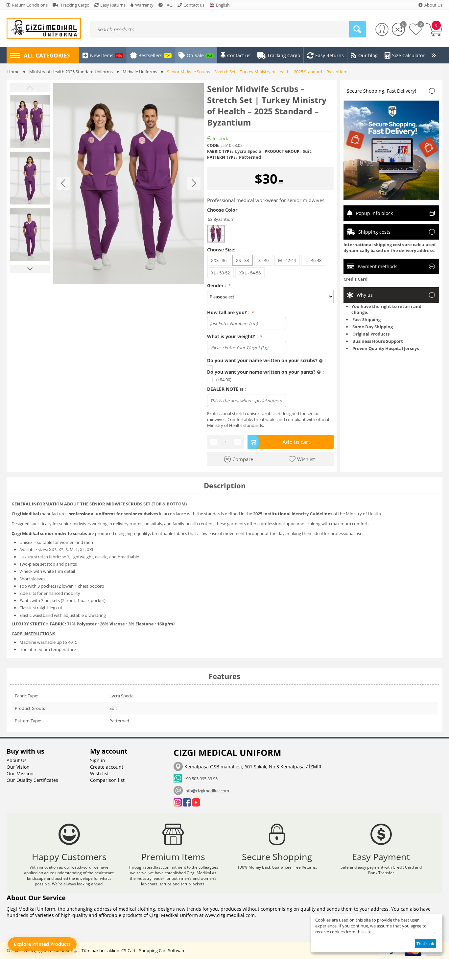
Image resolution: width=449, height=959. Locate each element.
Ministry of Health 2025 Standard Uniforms (71, 72)
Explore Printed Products (42, 944)
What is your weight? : (233, 336)
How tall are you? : (229, 312)
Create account (106, 767)
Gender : (217, 285)
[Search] (357, 29)
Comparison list (107, 780)
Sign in (97, 760)
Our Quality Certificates (32, 780)
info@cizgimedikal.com (206, 791)
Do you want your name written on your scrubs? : (266, 360)
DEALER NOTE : (227, 389)
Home (13, 72)
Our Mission (20, 773)
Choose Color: (223, 210)
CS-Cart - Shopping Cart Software (153, 950)
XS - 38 (242, 260)
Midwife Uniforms (140, 72)
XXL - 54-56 (250, 273)
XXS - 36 (218, 260)
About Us (17, 760)
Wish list (99, 773)
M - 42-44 (287, 260)
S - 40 (263, 260)
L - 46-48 (313, 260)
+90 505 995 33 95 (200, 779)
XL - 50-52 (220, 273)
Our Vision (18, 767)
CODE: (213, 145)
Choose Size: (221, 249)
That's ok (425, 944)
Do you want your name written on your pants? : (265, 372)
